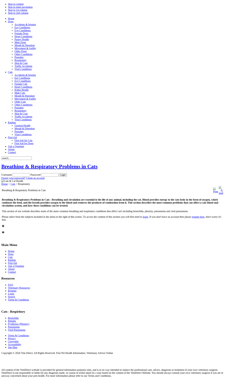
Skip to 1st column (17, 10)
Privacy (12, 338)
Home (4, 184)
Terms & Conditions (18, 335)
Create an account (35, 178)
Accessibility (14, 344)
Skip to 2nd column (18, 13)
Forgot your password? (13, 178)
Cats (13, 184)
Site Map (12, 347)
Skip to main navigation (20, 7)
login (145, 216)
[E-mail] (221, 193)
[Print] (215, 191)
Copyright (13, 341)
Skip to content (16, 4)
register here (198, 216)
